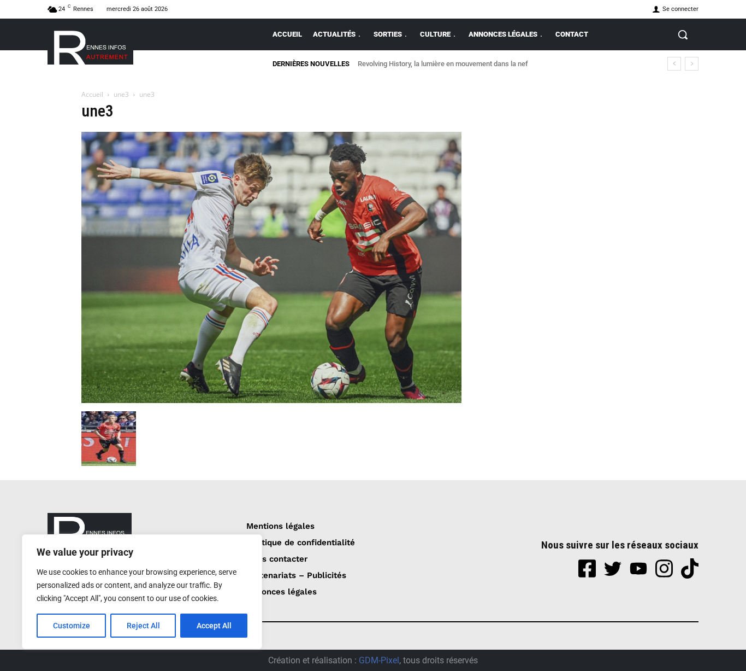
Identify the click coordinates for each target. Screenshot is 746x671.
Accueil (92, 94)
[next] (691, 64)
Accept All (214, 625)
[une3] (271, 400)
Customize (71, 625)
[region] (142, 591)
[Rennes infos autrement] (90, 46)
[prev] (674, 64)
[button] (682, 34)
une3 (121, 94)
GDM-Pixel (379, 660)
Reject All (143, 625)
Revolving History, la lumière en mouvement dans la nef (444, 64)
